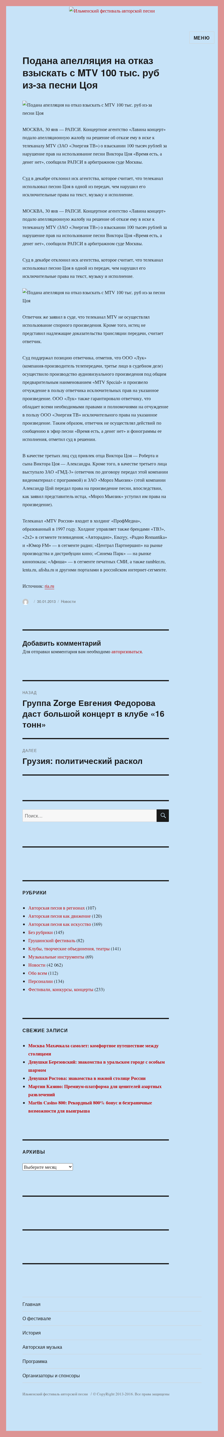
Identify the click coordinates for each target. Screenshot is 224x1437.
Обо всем (37, 973)
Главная (31, 1304)
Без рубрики (40, 932)
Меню (202, 37)
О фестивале (36, 1318)
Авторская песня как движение (59, 916)
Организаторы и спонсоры (51, 1375)
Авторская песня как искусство (59, 924)
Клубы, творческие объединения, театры (69, 948)
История (31, 1332)
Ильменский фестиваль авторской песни (55, 1394)
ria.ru (49, 586)
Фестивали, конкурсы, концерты (60, 989)
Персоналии (40, 981)
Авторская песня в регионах (56, 908)
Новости (68, 601)
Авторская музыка (42, 1347)
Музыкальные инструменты (56, 957)
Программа (34, 1361)
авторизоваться (126, 651)
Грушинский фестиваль (51, 940)
